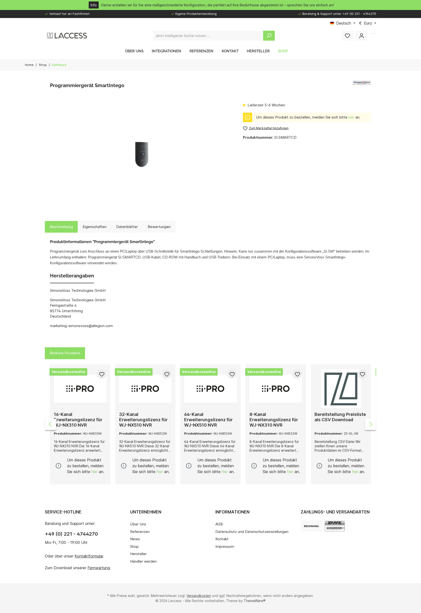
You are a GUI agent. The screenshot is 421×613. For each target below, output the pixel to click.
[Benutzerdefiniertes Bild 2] (311, 526)
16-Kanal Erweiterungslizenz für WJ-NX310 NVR (78, 420)
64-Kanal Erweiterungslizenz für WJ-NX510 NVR (208, 420)
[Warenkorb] (373, 33)
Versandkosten (199, 596)
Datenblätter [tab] (127, 226)
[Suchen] (269, 36)
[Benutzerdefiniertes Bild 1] (335, 526)
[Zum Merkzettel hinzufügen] (101, 374)
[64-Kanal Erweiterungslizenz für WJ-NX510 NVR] (210, 388)
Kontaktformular (89, 556)
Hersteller (138, 553)
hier (351, 117)
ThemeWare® (255, 601)
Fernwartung (98, 567)
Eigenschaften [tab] (94, 226)
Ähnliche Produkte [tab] (65, 353)
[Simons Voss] (362, 87)
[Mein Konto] (361, 36)
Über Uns (138, 524)
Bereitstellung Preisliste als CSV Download (340, 417)
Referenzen (140, 531)
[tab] (61, 227)
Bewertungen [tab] (159, 226)
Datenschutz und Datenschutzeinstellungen (251, 531)
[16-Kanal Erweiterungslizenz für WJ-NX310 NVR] (80, 388)
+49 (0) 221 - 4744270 (71, 534)
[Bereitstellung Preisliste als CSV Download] (341, 388)
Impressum (224, 546)
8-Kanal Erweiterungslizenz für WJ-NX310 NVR (273, 420)
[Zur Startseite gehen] (67, 35)
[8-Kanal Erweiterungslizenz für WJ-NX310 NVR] (275, 388)
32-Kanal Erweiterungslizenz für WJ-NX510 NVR (143, 420)
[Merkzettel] (347, 36)
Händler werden (143, 561)
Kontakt (222, 539)
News (135, 539)
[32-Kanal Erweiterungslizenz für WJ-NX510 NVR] (145, 388)
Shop (134, 546)
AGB (219, 524)
